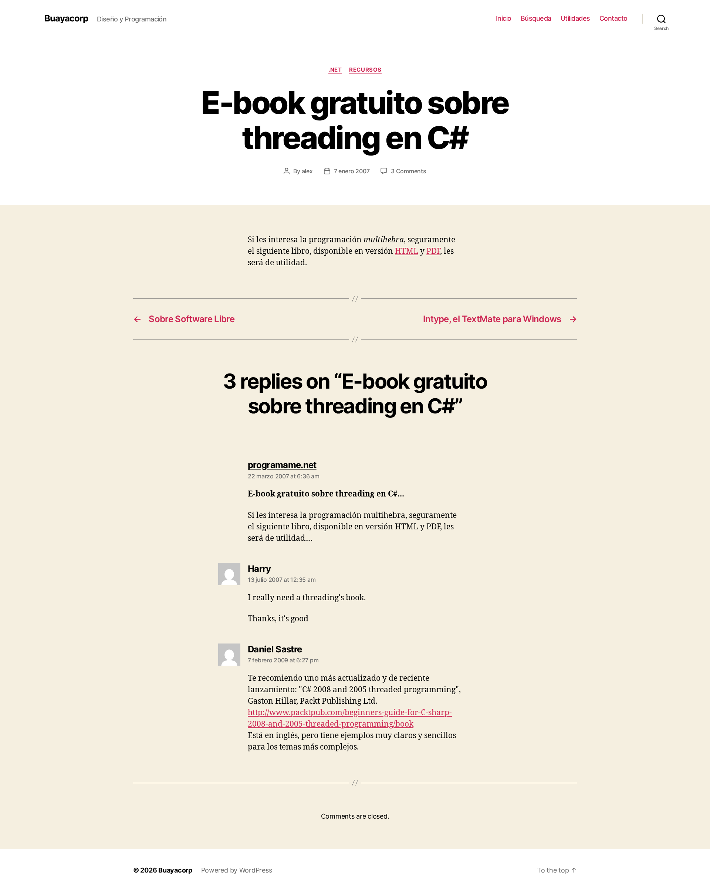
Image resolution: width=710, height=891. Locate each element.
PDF (433, 251)
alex (307, 171)
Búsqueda (536, 18)
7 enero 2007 (352, 171)
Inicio (503, 18)
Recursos (365, 69)
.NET (335, 69)
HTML (406, 251)
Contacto (613, 18)
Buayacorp (66, 18)
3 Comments (408, 171)
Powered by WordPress (236, 870)
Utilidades (575, 18)
